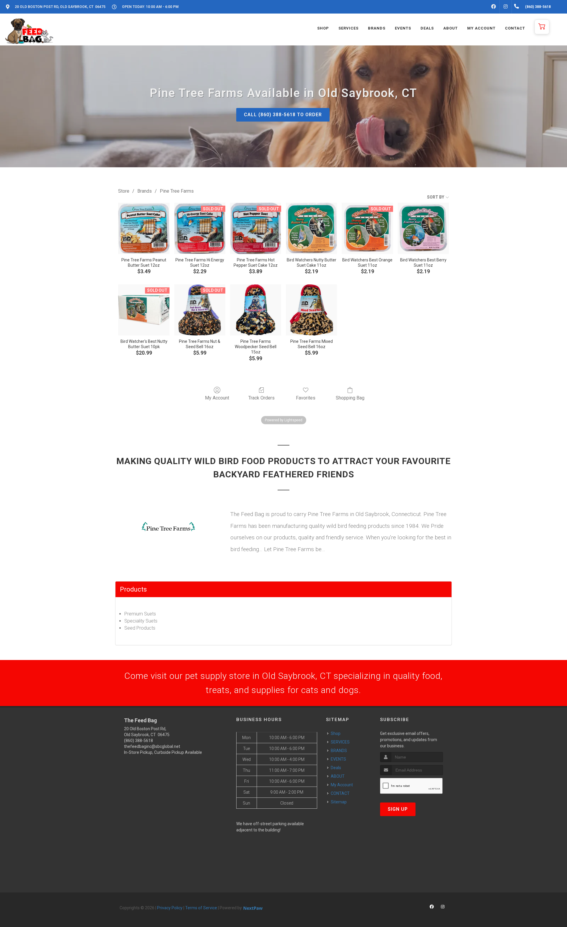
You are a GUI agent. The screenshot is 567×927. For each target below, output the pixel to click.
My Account (217, 398)
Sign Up (398, 809)
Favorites (305, 398)
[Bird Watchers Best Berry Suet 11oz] (423, 228)
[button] (542, 26)
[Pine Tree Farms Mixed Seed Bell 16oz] (311, 309)
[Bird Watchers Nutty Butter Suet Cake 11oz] (311, 228)
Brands (144, 191)
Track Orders (261, 398)
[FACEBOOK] (493, 7)
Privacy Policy (170, 907)
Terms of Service (201, 907)
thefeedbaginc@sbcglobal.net (152, 746)
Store (123, 191)
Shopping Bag (350, 398)
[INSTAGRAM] (505, 7)
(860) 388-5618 (138, 740)
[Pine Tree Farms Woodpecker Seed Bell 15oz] (255, 309)
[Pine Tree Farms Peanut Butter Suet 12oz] (143, 228)
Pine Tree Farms (177, 191)
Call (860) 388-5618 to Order (283, 114)
